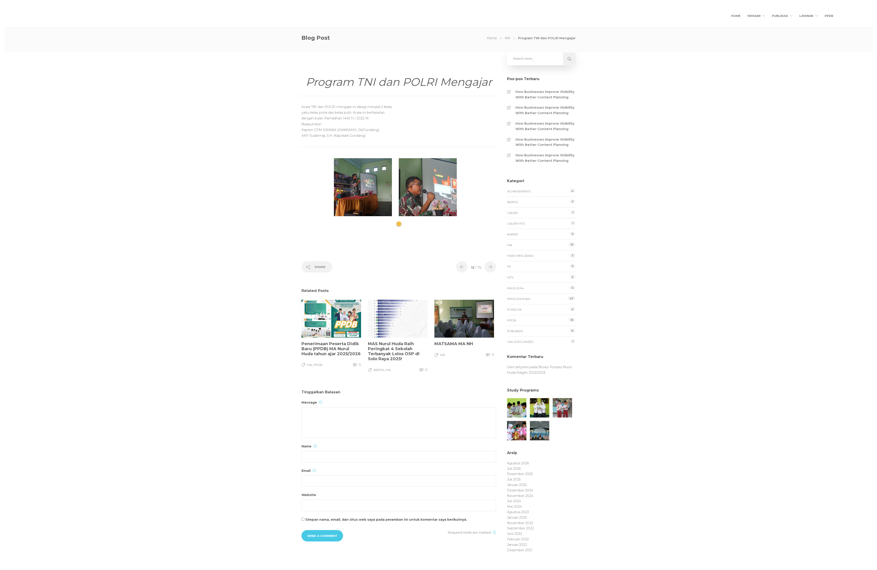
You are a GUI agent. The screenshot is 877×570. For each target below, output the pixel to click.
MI (509, 266)
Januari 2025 (517, 485)
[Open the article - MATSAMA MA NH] (449, 319)
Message (309, 402)
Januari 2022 (517, 545)
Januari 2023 (517, 517)
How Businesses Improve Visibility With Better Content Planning (544, 94)
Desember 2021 (519, 550)
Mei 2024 (514, 506)
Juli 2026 (514, 469)
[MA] (516, 408)
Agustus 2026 (518, 463)
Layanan (806, 16)
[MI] (562, 408)
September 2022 (520, 528)
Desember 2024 (520, 490)
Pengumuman (518, 299)
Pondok (514, 309)
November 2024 (520, 496)
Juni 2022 (514, 534)
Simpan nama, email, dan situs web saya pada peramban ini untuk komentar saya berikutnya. (386, 519)
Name (306, 446)
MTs (510, 277)
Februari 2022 (518, 539)
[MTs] (539, 408)
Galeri (512, 213)
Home (735, 16)
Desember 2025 (520, 474)
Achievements (519, 191)
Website (308, 495)
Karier (512, 234)
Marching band (520, 255)
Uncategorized (520, 342)
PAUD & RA (515, 288)
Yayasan (754, 16)
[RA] (516, 430)
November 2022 (520, 523)
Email (306, 471)
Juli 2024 (514, 501)
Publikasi (780, 16)
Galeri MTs (516, 223)
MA (507, 38)
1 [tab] (398, 223)
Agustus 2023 (518, 512)
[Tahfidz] (539, 430)
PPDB (829, 16)
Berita (379, 370)
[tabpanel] (366, 187)
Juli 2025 (513, 479)
